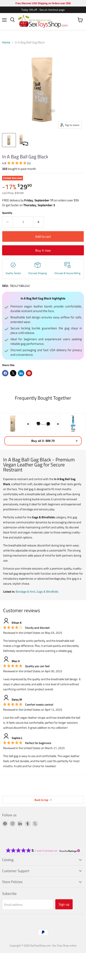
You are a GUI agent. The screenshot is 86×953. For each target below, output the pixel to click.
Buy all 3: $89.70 (43, 440)
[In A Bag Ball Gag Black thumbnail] (9, 140)
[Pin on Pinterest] (29, 373)
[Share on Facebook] (5, 373)
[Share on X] (13, 373)
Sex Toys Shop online (64, 945)
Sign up (64, 904)
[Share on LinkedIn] (21, 373)
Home (6, 42)
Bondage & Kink (25, 591)
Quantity (7, 212)
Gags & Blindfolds (47, 591)
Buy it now (43, 250)
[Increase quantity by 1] (38, 222)
